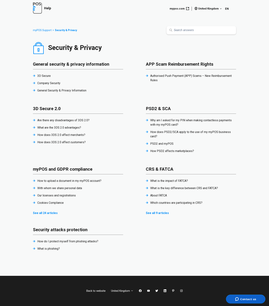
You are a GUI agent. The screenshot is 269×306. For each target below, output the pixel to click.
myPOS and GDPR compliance (62, 169)
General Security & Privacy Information (61, 90)
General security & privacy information (71, 64)
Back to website (96, 290)
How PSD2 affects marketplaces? (172, 151)
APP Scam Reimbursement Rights (179, 64)
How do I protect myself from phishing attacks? (67, 241)
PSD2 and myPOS (161, 143)
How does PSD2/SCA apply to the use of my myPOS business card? (190, 134)
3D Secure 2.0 (47, 108)
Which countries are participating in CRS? (176, 202)
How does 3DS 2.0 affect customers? (61, 142)
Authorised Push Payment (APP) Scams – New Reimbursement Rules (191, 78)
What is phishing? (48, 248)
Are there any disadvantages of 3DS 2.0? (63, 120)
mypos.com (177, 8)
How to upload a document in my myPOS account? (69, 181)
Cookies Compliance (50, 202)
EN (227, 8)
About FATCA (158, 195)
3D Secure (44, 76)
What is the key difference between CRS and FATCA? (184, 188)
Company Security (48, 83)
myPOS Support (42, 30)
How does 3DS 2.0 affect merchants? (61, 135)
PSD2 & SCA (158, 108)
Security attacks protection (60, 229)
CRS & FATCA (159, 169)
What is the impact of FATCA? (169, 181)
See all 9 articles (157, 213)
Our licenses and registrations (56, 195)
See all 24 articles (45, 213)
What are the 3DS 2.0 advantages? (59, 127)
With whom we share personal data (59, 188)
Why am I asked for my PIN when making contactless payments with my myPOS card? (191, 122)
